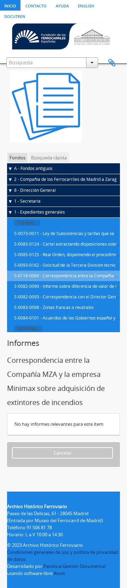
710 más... (27, 223)
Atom (59, 573)
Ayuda (62, 5)
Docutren (14, 16)
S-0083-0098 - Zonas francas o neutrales (54, 307)
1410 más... (28, 328)
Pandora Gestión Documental (74, 566)
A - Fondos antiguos (33, 168)
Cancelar (63, 453)
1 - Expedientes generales (39, 212)
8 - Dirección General (35, 190)
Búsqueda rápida (49, 157)
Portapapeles (112, 63)
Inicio (10, 5)
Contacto (36, 5)
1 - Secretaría (27, 201)
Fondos (17, 157)
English (86, 5)
